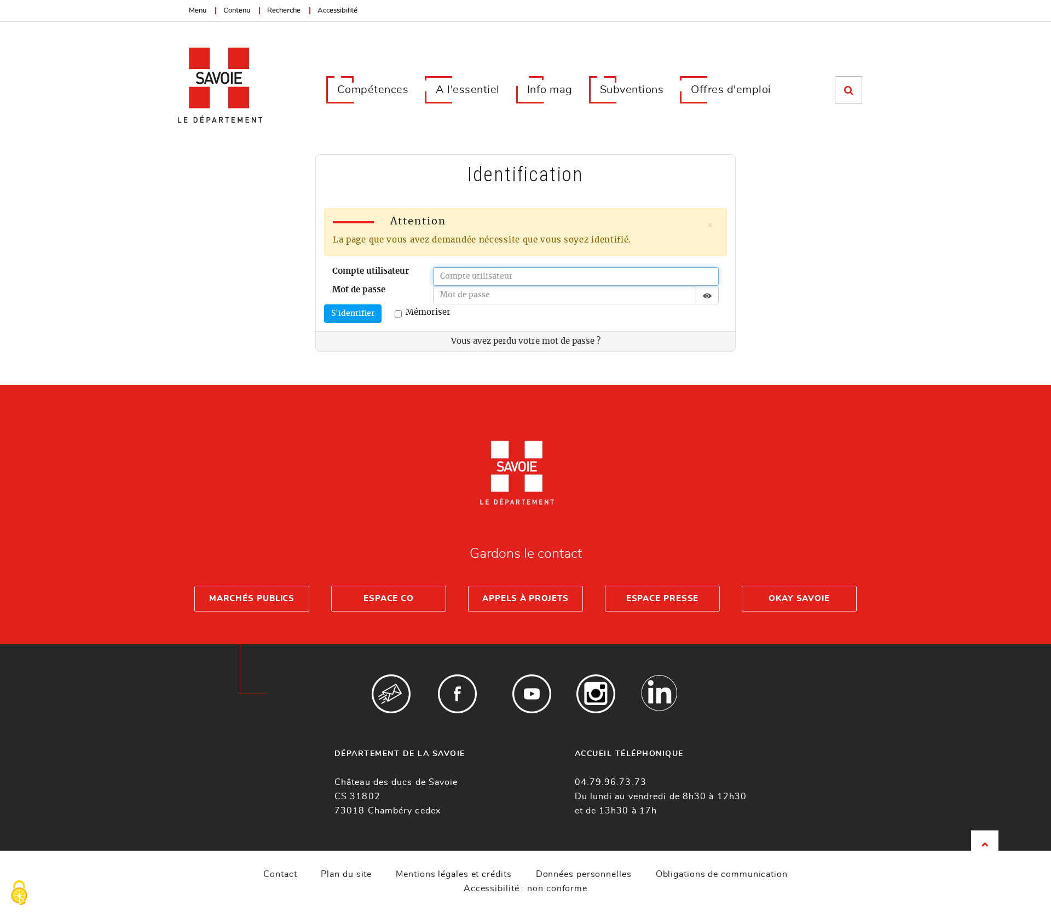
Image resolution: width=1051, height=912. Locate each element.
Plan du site (346, 874)
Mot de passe (358, 290)
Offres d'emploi (731, 89)
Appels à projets (525, 598)
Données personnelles (584, 874)
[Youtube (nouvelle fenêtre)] (531, 693)
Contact (280, 874)
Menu (197, 10)
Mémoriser (428, 312)
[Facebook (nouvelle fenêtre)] (457, 693)
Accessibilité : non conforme (525, 888)
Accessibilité (337, 10)
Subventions (632, 89)
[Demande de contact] (391, 693)
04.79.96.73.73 (610, 782)
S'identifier (352, 314)
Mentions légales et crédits (453, 874)
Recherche (284, 10)
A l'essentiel (468, 89)
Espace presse (662, 598)
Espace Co (388, 598)
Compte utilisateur (370, 271)
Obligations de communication (722, 874)
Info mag (550, 89)
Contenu (236, 10)
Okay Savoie (799, 598)
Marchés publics (252, 598)
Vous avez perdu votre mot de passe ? (525, 341)
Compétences (373, 89)
